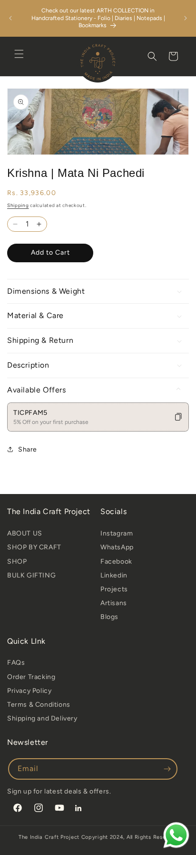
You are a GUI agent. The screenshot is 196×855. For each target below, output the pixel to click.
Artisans (113, 603)
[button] (19, 53)
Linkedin (113, 575)
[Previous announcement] (10, 18)
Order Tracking (31, 677)
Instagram (116, 533)
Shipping (18, 205)
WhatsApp (117, 547)
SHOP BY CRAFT (34, 547)
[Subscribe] (167, 769)
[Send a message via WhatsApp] (176, 835)
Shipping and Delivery (42, 718)
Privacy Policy (29, 691)
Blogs (109, 617)
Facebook (116, 561)
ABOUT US (24, 533)
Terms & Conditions (38, 704)
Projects (114, 589)
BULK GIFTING (31, 575)
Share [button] (27, 449)
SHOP (17, 561)
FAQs (16, 663)
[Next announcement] (185, 18)
